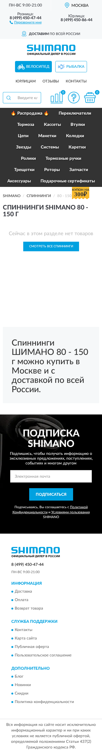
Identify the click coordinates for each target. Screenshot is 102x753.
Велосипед (37, 67)
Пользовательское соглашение (43, 655)
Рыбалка (75, 67)
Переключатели (75, 113)
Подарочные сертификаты (68, 181)
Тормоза (25, 125)
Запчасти (78, 170)
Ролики (28, 158)
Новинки (23, 685)
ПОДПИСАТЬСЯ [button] (51, 495)
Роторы (52, 170)
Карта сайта (26, 638)
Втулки (78, 125)
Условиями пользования (70, 512)
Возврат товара (29, 609)
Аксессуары (19, 181)
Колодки (75, 136)
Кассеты (52, 125)
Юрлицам (26, 81)
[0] (90, 97)
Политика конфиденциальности (44, 702)
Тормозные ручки (63, 158)
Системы (50, 147)
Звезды (23, 147)
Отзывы (50, 81)
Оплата (21, 600)
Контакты (76, 81)
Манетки (47, 136)
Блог (19, 677)
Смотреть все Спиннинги (51, 246)
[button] (26, 22)
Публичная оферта (32, 647)
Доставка (23, 592)
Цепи (23, 136)
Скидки (21, 694)
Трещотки (24, 170)
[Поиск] (8, 97)
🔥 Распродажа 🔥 (30, 113)
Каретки (77, 147)
